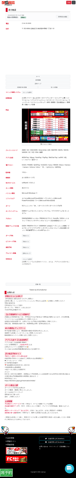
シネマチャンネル (47, 228)
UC (29, 152)
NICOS (66, 150)
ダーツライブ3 (43, 206)
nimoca (32, 167)
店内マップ (38, 83)
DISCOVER (33, 150)
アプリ (56, 262)
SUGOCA (44, 165)
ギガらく (32, 183)
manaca (67, 165)
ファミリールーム (61, 100)
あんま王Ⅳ (36, 98)
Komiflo (56, 218)
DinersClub (43, 150)
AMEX (24, 150)
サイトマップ (53, 446)
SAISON (24, 152)
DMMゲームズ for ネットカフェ (32, 211)
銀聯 (41, 152)
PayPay (45, 157)
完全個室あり (61, 102)
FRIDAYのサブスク (46, 218)
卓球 (48, 102)
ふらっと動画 (62, 226)
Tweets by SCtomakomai (38, 290)
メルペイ (28, 160)
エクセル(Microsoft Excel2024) (32, 198)
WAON (55, 165)
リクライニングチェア (38, 102)
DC (28, 150)
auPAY (61, 157)
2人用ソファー (27, 98)
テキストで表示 (47, 144)
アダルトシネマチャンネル (35, 221)
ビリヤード (50, 100)
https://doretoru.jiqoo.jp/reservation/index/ (20, 381)
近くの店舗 (54, 87)
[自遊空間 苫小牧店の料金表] (46, 125)
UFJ (33, 152)
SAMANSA (42, 226)
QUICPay (37, 165)
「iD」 (43, 167)
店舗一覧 (38, 284)
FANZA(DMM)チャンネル (30, 218)
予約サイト (26, 236)
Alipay (32, 157)
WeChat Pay (53, 157)
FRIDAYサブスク (32, 226)
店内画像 (38, 80)
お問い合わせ (43, 446)
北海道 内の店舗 (22, 87)
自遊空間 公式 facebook (55, 442)
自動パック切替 (30, 104)
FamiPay (38, 157)
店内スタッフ (26, 253)
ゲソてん (47, 211)
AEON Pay (25, 157)
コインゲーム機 (60, 98)
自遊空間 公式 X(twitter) (55, 439)
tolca (38, 167)
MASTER (54, 150)
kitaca (61, 165)
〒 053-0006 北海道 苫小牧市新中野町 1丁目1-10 (38, 28)
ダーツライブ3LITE (55, 206)
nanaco (25, 167)
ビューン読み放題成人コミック (55, 221)
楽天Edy (58, 167)
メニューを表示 (27, 259)
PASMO (30, 165)
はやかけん (50, 167)
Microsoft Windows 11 (29, 193)
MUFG (60, 150)
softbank (25, 183)
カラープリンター (47, 98)
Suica (50, 165)
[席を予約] (6, 473)
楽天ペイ (35, 160)
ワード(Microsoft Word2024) (45, 200)
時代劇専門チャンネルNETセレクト (38, 230)
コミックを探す (27, 92)
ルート (38, 76)
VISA (36, 152)
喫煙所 (53, 102)
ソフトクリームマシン (38, 100)
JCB (49, 150)
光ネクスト (25, 188)
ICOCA (24, 165)
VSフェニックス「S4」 (29, 206)
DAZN (24, 226)
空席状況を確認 (62, 17)
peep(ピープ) (51, 226)
